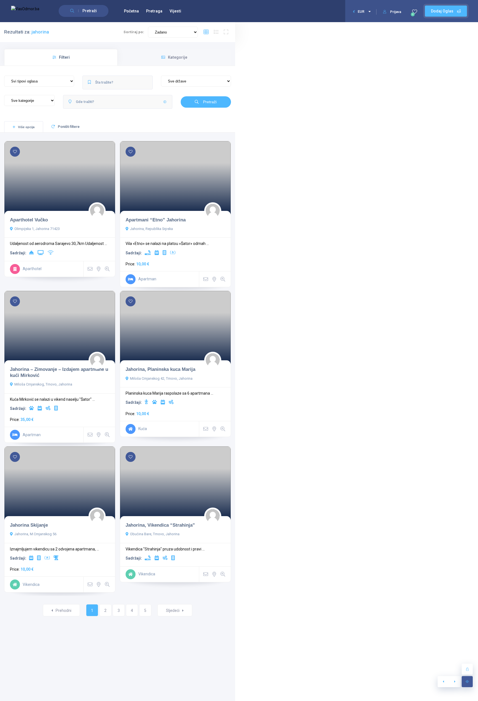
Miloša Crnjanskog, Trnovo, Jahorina (43, 384)
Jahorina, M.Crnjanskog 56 (35, 534)
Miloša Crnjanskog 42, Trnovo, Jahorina (161, 378)
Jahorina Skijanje (29, 525)
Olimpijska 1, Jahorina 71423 (37, 229)
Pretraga (154, 11)
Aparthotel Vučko (29, 220)
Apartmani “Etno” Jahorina (156, 220)
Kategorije (177, 57)
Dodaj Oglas (442, 11)
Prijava (395, 12)
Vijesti (175, 11)
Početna (131, 11)
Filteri (64, 57)
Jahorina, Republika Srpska (151, 229)
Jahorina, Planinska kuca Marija (160, 369)
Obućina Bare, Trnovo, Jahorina (155, 534)
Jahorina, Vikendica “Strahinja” (160, 525)
